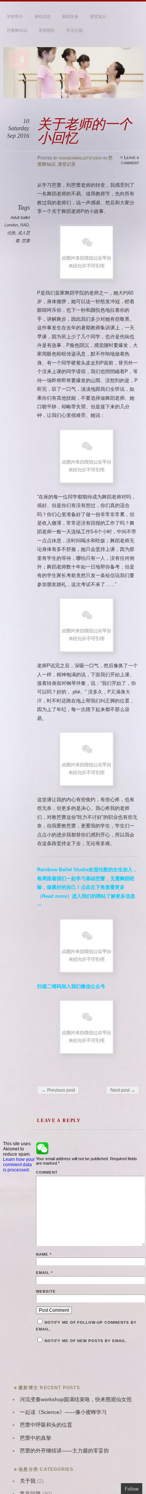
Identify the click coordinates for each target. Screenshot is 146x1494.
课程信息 (42, 16)
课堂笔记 (98, 16)
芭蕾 (26, 240)
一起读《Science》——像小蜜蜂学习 (63, 1412)
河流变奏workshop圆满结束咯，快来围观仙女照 (76, 1399)
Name (44, 1254)
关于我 (28, 1481)
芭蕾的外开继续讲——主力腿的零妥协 (64, 1451)
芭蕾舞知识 (17, 30)
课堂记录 (67, 164)
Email (44, 1273)
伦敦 (11, 233)
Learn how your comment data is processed (19, 1165)
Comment (47, 1172)
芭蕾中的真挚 (35, 1438)
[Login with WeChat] (42, 1148)
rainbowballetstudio (80, 158)
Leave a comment (130, 160)
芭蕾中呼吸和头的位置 (46, 1425)
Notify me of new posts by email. (86, 1341)
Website (46, 1291)
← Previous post (58, 1090)
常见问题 (74, 30)
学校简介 (15, 16)
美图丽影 (47, 30)
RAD (24, 225)
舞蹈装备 (70, 16)
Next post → (122, 1090)
